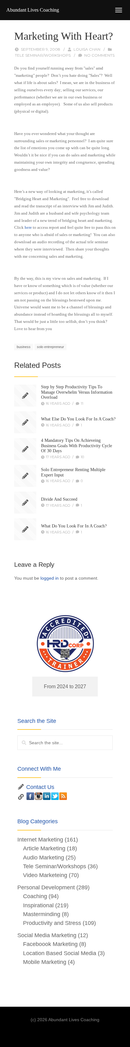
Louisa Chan (87, 49)
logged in (49, 578)
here (28, 227)
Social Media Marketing (46, 935)
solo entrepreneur (50, 347)
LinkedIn (46, 796)
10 (82, 457)
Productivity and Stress (52, 923)
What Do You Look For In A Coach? (74, 526)
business (24, 347)
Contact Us (40, 787)
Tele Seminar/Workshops (43, 55)
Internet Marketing (40, 839)
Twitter (55, 796)
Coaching (35, 896)
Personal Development (46, 887)
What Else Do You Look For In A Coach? (78, 419)
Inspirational (38, 905)
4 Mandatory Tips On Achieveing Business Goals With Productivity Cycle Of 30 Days (76, 445)
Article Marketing (44, 848)
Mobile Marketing (44, 962)
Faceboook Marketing (50, 944)
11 (82, 403)
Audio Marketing (43, 857)
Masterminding (41, 914)
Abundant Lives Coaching (32, 10)
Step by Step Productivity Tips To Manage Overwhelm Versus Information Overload (76, 392)
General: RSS (63, 796)
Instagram (38, 796)
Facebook (30, 796)
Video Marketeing (45, 875)
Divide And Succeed (59, 499)
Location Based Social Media (59, 953)
